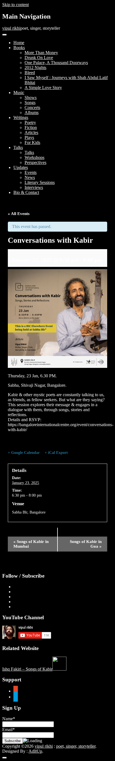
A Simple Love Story (43, 87)
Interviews (34, 187)
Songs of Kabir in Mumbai (31, 543)
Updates (20, 167)
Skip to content (15, 4)
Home (18, 42)
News (30, 177)
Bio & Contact (26, 192)
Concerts (32, 107)
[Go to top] (4, 758)
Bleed (30, 72)
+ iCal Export (56, 453)
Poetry (30, 122)
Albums (32, 112)
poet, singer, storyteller (75, 746)
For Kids (32, 142)
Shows (31, 97)
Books (19, 47)
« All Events (19, 213)
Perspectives (35, 162)
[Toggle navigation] (4, 35)
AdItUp (35, 751)
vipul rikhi (11, 28)
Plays (29, 137)
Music (18, 92)
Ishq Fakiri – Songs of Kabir (27, 669)
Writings (20, 117)
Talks (18, 147)
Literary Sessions (40, 182)
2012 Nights (35, 67)
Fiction (31, 127)
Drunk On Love (39, 57)
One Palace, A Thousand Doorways (56, 62)
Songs (30, 102)
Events (31, 172)
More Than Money (41, 52)
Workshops (34, 157)
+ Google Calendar (24, 453)
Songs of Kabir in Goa (86, 543)
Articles (31, 132)
